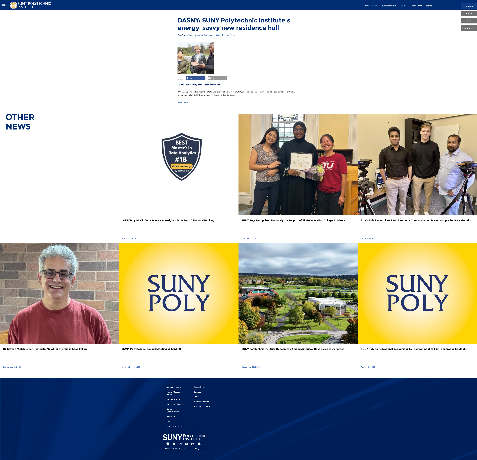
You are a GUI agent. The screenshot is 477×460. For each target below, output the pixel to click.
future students (371, 6)
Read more (183, 102)
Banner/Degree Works (173, 393)
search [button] (469, 6)
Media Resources (174, 426)
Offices (197, 397)
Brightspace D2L (173, 399)
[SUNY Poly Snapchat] (198, 443)
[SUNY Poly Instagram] (179, 443)
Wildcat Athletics (201, 402)
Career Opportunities (172, 410)
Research (429, 6)
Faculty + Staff (416, 6)
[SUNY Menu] (3, 4)
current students (389, 6)
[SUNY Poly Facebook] (167, 443)
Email (168, 421)
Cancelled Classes (174, 404)
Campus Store (200, 392)
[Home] (31, 5)
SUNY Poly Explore (202, 406)
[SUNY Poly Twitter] (173, 443)
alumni (403, 6)
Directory (170, 416)
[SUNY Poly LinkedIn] (191, 443)
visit (469, 21)
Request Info (469, 28)
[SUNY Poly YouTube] (185, 443)
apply (469, 13)
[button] (195, 78)
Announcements (173, 387)
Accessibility (199, 387)
